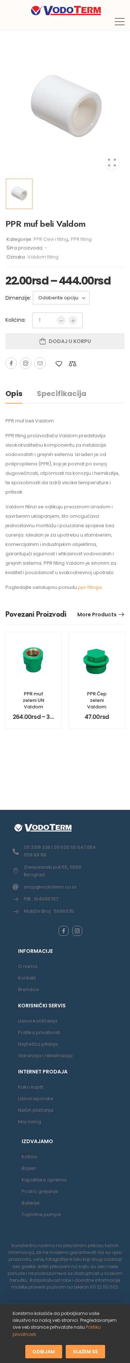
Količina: (15, 320)
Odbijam (43, 1351)
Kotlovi (29, 1156)
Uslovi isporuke (35, 1098)
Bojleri (29, 1168)
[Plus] (73, 320)
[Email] (40, 363)
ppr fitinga (90, 587)
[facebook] (63, 931)
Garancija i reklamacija (45, 1055)
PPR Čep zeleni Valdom (97, 700)
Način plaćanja (35, 1110)
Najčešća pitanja (38, 1044)
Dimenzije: (18, 297)
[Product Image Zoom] (112, 162)
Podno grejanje (40, 1191)
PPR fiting (81, 239)
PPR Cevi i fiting (51, 239)
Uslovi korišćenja (37, 1020)
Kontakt (27, 977)
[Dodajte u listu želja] (59, 363)
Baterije (31, 1202)
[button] (120, 21)
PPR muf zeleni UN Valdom (33, 700)
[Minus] (61, 320)
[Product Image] (65, 108)
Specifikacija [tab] (61, 394)
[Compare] (72, 364)
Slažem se (85, 1351)
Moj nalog (29, 1121)
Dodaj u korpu (70, 341)
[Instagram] (25, 363)
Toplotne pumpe (41, 1214)
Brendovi (28, 989)
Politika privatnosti (39, 1032)
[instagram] (77, 931)
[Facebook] (11, 363)
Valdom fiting (42, 256)
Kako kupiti (30, 1087)
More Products (97, 614)
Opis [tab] (13, 394)
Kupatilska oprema (44, 1179)
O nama (27, 966)
